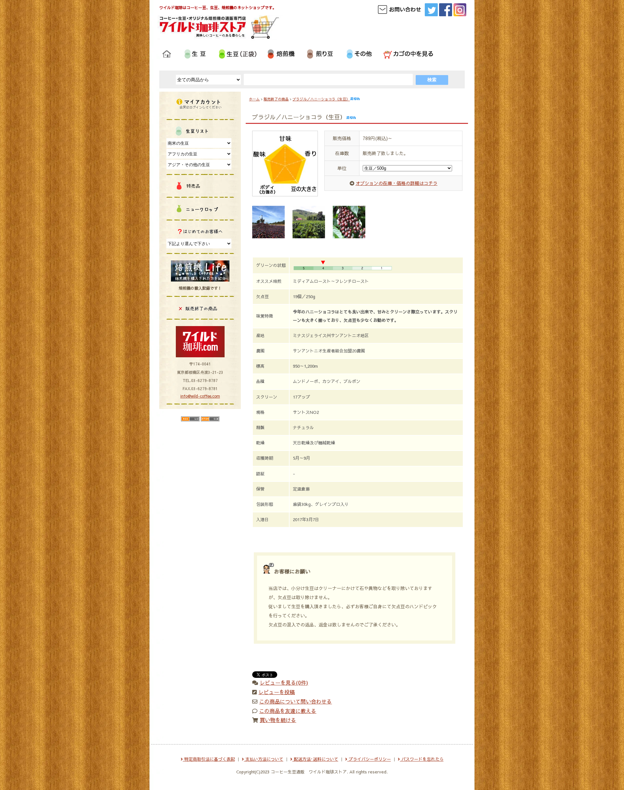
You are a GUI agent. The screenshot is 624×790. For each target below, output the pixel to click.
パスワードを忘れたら (422, 759)
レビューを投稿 (276, 691)
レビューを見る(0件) (284, 682)
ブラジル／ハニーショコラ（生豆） (321, 99)
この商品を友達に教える (287, 710)
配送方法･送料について (315, 759)
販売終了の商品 (276, 99)
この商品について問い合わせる (295, 701)
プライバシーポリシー (369, 759)
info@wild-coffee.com (200, 396)
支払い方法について (263, 759)
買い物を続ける (278, 719)
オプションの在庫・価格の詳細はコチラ (396, 183)
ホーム (254, 99)
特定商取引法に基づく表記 (209, 759)
